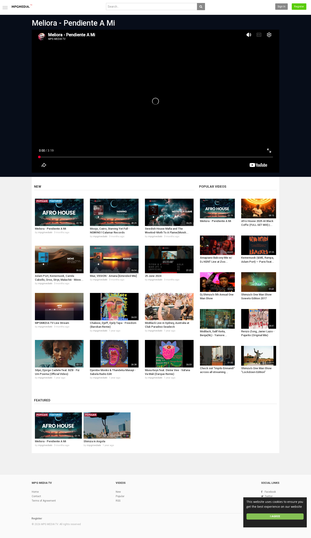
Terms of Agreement (44, 500)
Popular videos (212, 187)
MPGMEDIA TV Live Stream (52, 322)
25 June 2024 (153, 275)
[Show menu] (5, 7)
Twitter (269, 496)
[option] (58, 432)
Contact (36, 496)
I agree (275, 516)
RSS (118, 500)
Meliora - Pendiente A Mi (73, 23)
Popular (120, 496)
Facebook (270, 491)
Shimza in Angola (94, 441)
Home (35, 491)
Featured (42, 400)
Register (299, 6)
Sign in (281, 6)
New (37, 187)
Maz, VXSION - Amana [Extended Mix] (113, 275)
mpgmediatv (45, 232)
